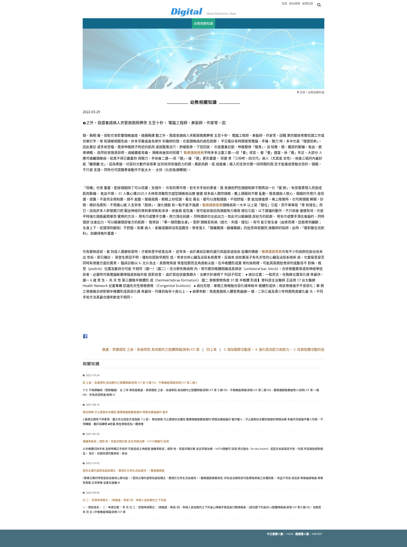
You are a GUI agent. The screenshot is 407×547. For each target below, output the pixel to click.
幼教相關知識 (316, 92)
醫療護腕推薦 (194, 152)
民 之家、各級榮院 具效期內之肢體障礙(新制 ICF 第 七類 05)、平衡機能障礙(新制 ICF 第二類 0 (140, 382)
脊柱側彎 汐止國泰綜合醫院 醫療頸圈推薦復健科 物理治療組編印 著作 (125, 412)
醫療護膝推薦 (272, 251)
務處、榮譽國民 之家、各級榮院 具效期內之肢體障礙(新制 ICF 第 (150, 349)
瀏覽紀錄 (307, 3)
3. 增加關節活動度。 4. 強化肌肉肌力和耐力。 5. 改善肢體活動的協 (274, 349)
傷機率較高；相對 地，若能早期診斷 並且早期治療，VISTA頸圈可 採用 (126, 441)
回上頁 (211, 349)
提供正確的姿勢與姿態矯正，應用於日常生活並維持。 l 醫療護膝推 (123, 470)
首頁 (302, 92)
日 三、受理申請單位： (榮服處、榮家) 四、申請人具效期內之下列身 (124, 500)
